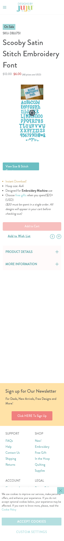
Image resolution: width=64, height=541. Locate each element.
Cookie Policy (9, 510)
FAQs (9, 441)
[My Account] (51, 7)
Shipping (10, 458)
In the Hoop (42, 458)
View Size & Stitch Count (17, 167)
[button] (58, 7)
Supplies (40, 470)
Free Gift (40, 452)
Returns (10, 464)
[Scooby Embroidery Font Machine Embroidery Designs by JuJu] (40, 151)
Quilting (40, 464)
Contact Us (12, 452)
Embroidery (42, 446)
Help (8, 446)
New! (38, 441)
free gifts (20, 195)
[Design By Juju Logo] (25, 7)
